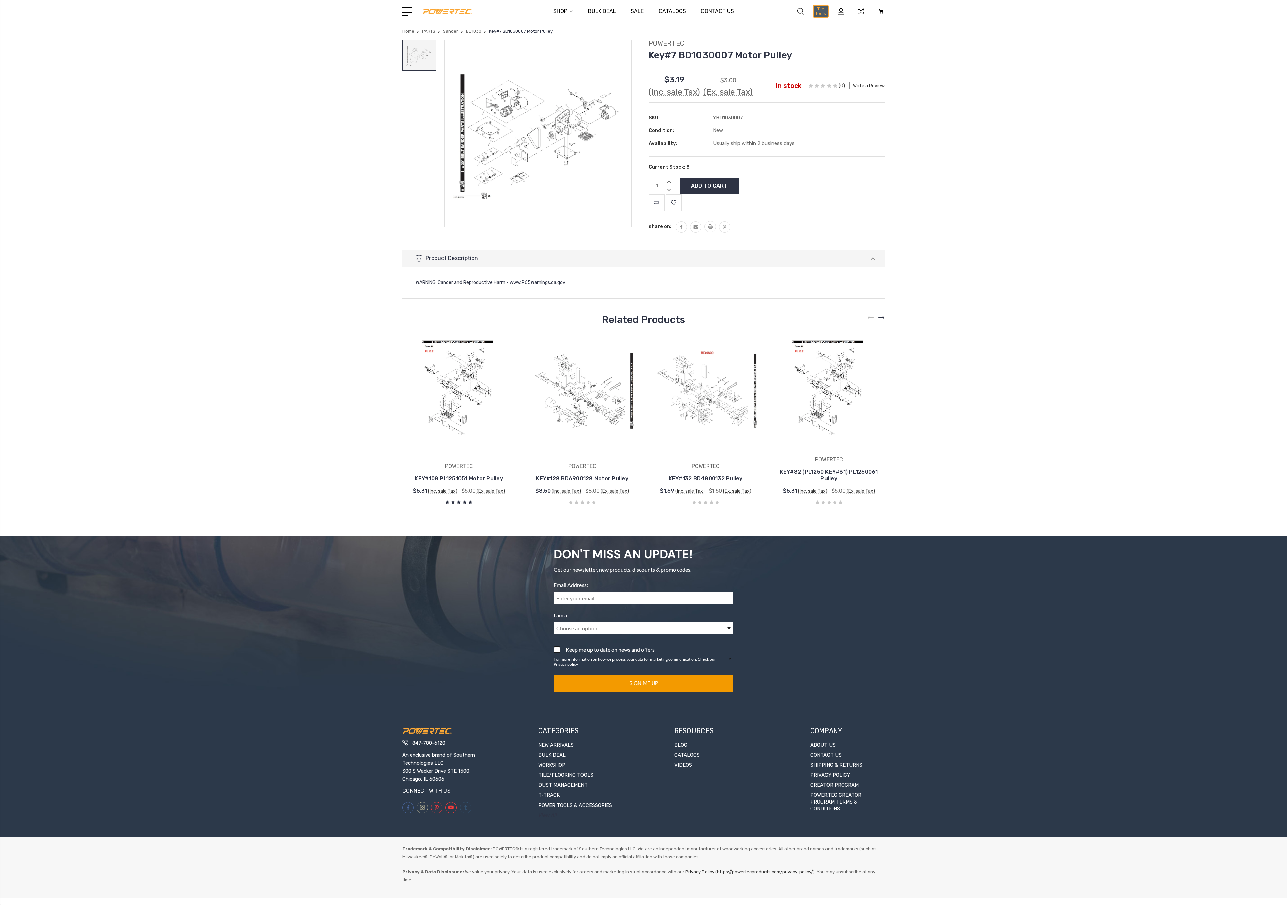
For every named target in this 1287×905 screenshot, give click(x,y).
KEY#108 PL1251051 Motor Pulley (459, 478)
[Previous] (871, 317)
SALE (637, 11)
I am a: (561, 615)
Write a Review (869, 86)
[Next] (881, 317)
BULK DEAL (602, 11)
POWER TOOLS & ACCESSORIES (575, 805)
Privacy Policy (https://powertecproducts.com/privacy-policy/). (750, 871)
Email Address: (571, 585)
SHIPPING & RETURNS (836, 765)
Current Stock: (669, 167)
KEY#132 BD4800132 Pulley (706, 478)
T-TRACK (549, 795)
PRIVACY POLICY (830, 775)
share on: (660, 226)
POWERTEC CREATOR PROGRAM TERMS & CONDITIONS (835, 802)
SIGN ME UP (643, 683)
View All (547, 815)
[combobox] (643, 628)
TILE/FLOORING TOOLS (565, 775)
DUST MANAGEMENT (563, 785)
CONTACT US (717, 11)
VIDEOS (683, 765)
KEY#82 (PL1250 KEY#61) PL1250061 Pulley (829, 475)
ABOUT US (823, 745)
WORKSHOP (551, 765)
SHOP (560, 11)
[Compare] (861, 15)
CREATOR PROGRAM (834, 785)
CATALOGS (672, 11)
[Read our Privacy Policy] (729, 660)
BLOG (680, 745)
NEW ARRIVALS (556, 745)
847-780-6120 (428, 743)
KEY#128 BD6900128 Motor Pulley (582, 478)
